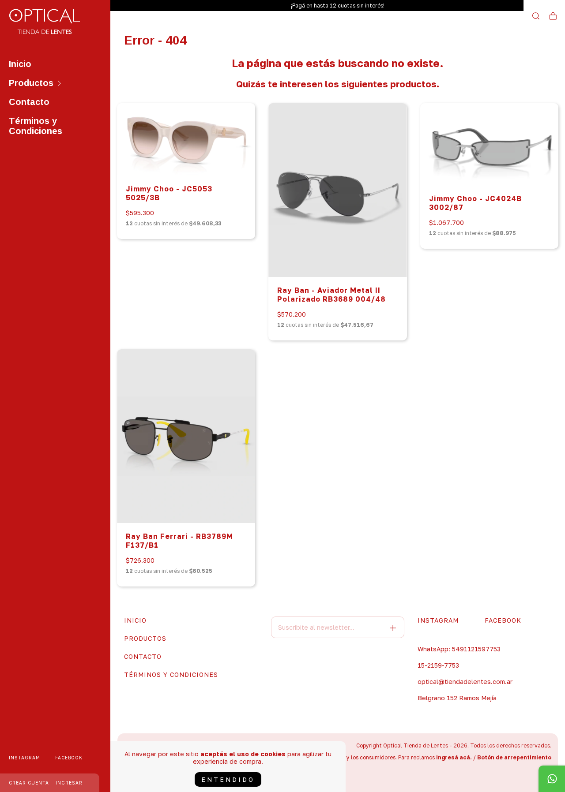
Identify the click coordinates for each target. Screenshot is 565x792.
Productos (31, 83)
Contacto (29, 102)
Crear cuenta (29, 782)
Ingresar (69, 782)
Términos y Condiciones (35, 126)
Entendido (228, 779)
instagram (24, 757)
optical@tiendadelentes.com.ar (465, 681)
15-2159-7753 (438, 665)
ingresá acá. (454, 757)
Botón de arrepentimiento (514, 757)
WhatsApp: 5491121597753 (459, 649)
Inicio (20, 64)
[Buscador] (535, 16)
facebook (69, 757)
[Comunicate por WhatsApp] (552, 779)
